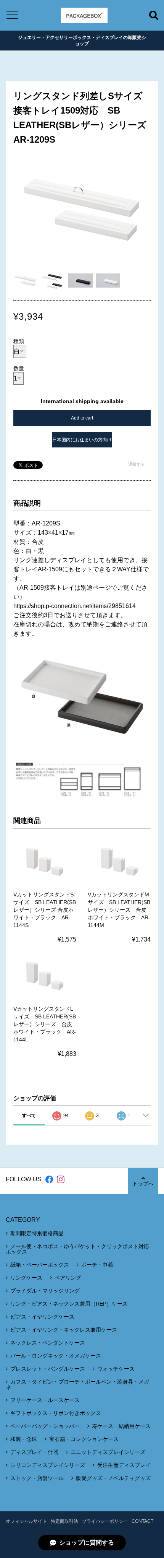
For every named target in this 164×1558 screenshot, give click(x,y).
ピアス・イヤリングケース (42, 1317)
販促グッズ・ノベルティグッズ (113, 1478)
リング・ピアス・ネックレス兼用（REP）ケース (69, 1304)
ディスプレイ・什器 (34, 1452)
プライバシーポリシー (105, 1521)
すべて (29, 1115)
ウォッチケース (116, 1369)
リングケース (26, 1278)
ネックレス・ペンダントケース (47, 1343)
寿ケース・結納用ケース (121, 1426)
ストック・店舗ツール (37, 1478)
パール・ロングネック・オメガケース (55, 1356)
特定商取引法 (64, 1521)
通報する (136, 464)
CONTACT (142, 1521)
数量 (18, 368)
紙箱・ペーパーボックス (39, 1265)
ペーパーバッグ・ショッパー (45, 1426)
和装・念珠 (23, 1439)
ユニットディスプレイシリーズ (108, 1452)
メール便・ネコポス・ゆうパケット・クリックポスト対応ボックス (77, 1249)
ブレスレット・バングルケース (47, 1369)
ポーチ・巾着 (97, 1265)
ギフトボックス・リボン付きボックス (55, 1413)
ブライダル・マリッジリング (45, 1291)
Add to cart (82, 418)
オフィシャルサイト (26, 1521)
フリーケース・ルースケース (45, 1400)
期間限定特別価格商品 (37, 1233)
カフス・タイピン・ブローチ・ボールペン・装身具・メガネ (77, 1384)
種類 (18, 341)
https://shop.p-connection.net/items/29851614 (74, 606)
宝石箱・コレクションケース (84, 1439)
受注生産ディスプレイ (124, 1465)
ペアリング (68, 1278)
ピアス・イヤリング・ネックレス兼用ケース (63, 1330)
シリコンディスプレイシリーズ (47, 1465)
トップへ (143, 1184)
